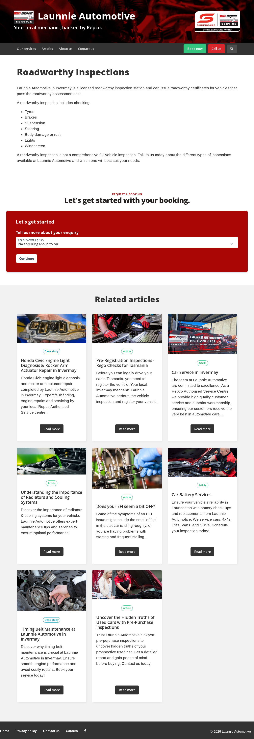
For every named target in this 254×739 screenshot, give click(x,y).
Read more (51, 429)
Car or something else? (31, 240)
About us (65, 49)
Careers (72, 731)
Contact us (86, 49)
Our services (26, 49)
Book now (195, 49)
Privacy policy (26, 731)
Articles (47, 49)
